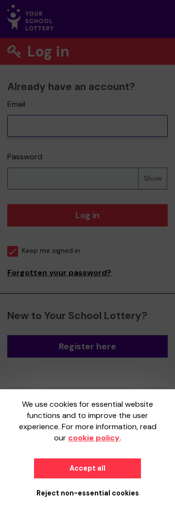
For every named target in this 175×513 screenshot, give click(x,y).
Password (24, 157)
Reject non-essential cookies (87, 493)
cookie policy (94, 438)
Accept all (87, 468)
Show (153, 178)
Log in (87, 215)
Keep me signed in (51, 251)
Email (16, 104)
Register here (87, 346)
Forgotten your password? (59, 272)
